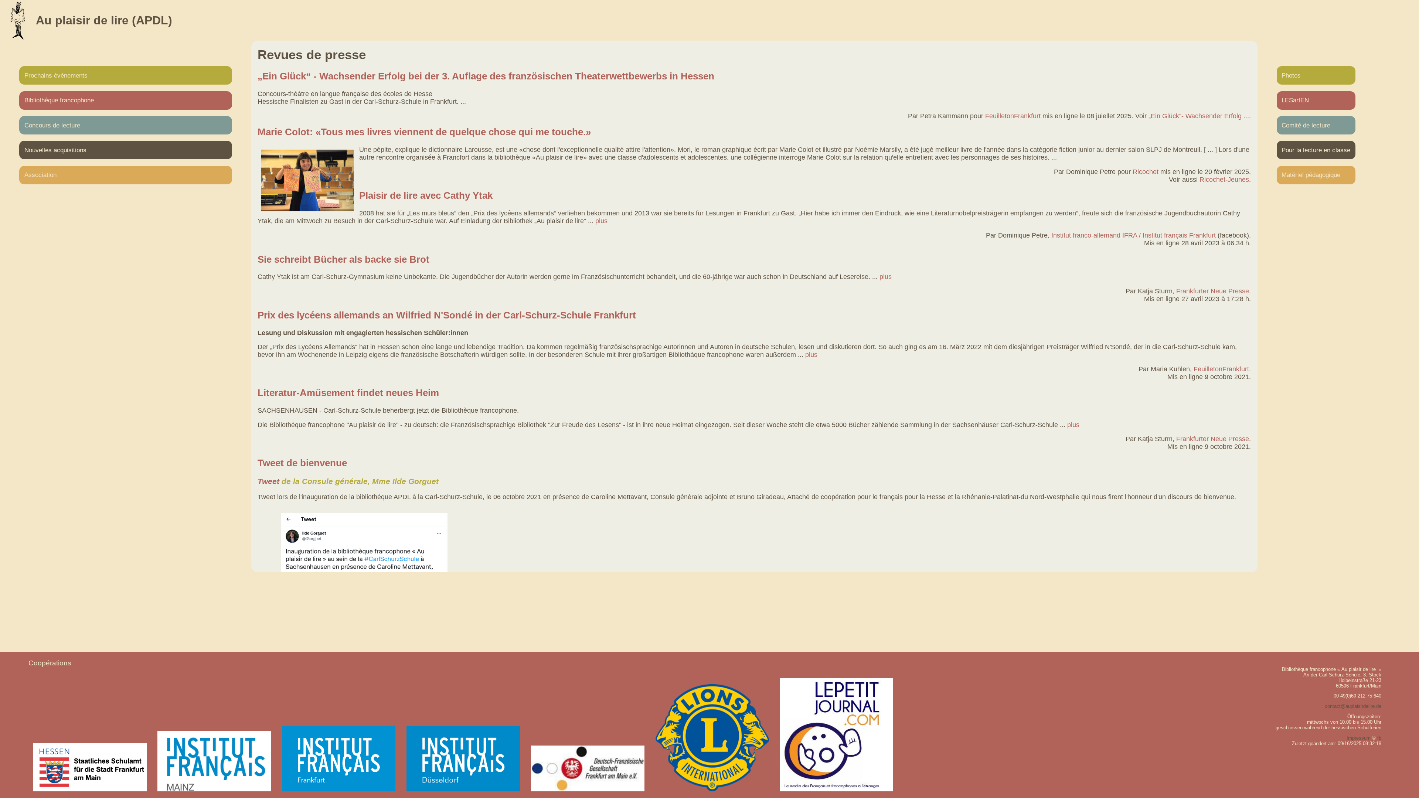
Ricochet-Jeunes (1224, 179)
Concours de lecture (52, 125)
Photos (1291, 75)
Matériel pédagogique (1311, 174)
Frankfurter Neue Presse (1212, 291)
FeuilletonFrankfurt (1013, 116)
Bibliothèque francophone (59, 100)
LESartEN (1295, 100)
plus (601, 221)
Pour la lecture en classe (1316, 150)
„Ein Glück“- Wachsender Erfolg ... (1199, 116)
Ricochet (1145, 171)
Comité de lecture (1306, 125)
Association (40, 174)
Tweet (268, 481)
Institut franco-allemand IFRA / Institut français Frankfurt (1133, 235)
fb (1379, 738)
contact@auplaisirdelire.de (1353, 706)
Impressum (1359, 738)
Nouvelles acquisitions (55, 150)
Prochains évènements (56, 75)
